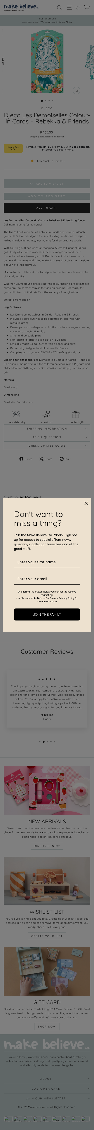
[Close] (86, 503)
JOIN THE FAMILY (47, 614)
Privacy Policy (66, 598)
